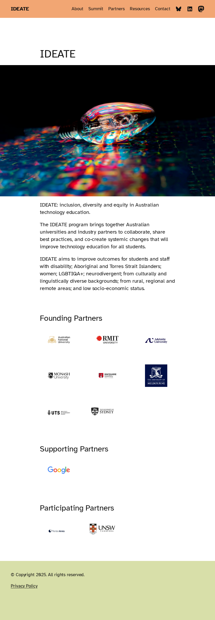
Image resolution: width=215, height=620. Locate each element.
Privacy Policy (24, 586)
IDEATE (20, 9)
